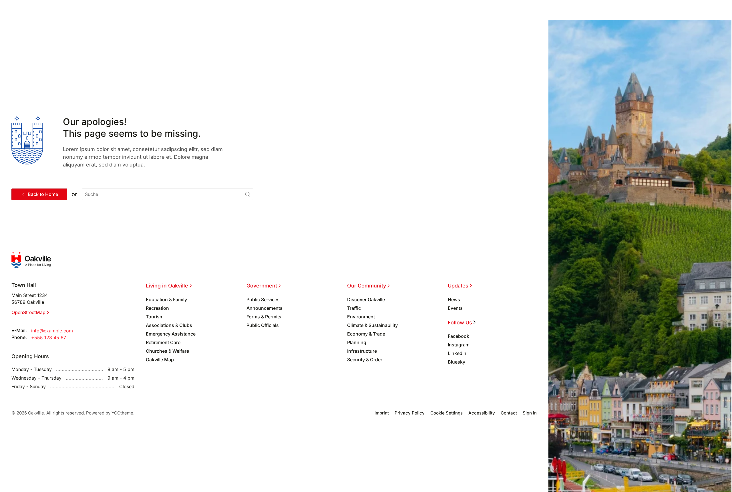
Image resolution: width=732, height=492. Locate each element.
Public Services (263, 299)
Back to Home (43, 194)
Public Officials (262, 325)
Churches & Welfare (167, 351)
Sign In (530, 413)
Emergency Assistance (171, 334)
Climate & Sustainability (372, 325)
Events (455, 308)
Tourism (155, 317)
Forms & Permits (263, 317)
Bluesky (456, 362)
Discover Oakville (366, 299)
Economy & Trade (366, 334)
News (454, 299)
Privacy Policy (410, 413)
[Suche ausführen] (247, 194)
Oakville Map (160, 359)
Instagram (459, 345)
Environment (361, 317)
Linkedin (457, 353)
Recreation (157, 308)
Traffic (354, 308)
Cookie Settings (446, 413)
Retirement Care (163, 342)
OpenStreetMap (28, 312)
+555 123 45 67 (48, 337)
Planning (356, 342)
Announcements (264, 308)
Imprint (382, 413)
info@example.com (52, 331)
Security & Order (364, 359)
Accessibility (481, 413)
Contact (509, 413)
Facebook (458, 336)
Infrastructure (362, 351)
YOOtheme (122, 413)
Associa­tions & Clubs (169, 325)
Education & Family (166, 299)
